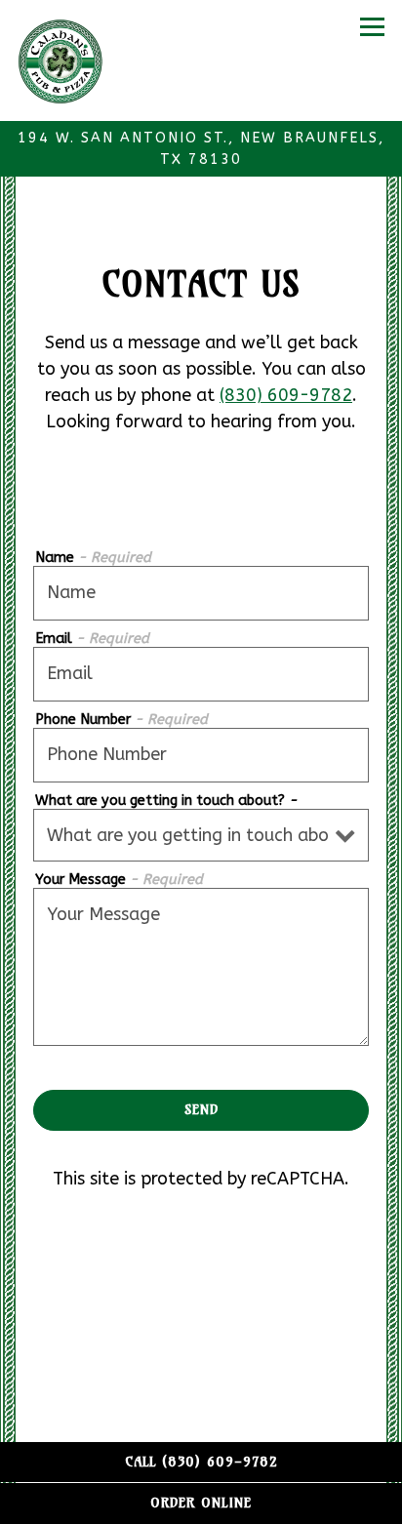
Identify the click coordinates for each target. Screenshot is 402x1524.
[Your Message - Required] (201, 967)
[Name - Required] (201, 593)
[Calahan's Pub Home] (71, 60)
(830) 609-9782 (286, 395)
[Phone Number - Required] (201, 755)
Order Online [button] (201, 1502)
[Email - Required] (201, 674)
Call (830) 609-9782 (201, 1461)
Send (201, 1109)
